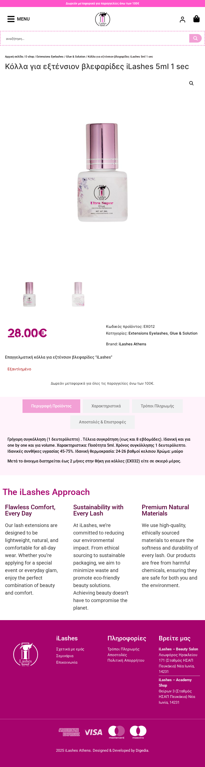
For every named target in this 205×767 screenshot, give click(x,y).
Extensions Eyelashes (50, 56)
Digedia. (142, 750)
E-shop (30, 56)
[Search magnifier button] (195, 38)
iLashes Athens (132, 344)
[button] (19, 19)
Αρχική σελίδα (14, 56)
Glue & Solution (75, 56)
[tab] (51, 406)
